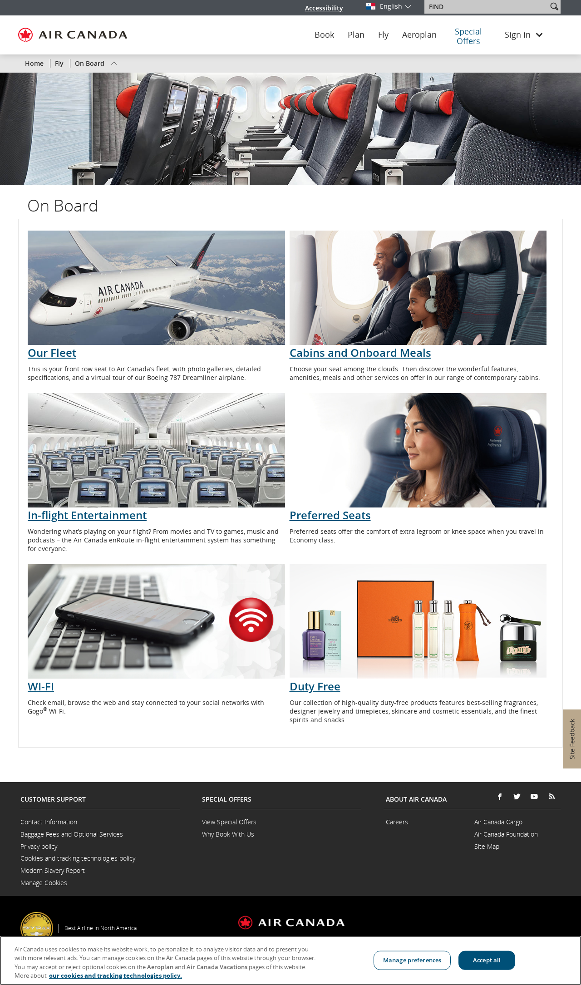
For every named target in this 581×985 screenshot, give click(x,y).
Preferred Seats (330, 514)
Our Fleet (52, 352)
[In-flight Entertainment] (156, 450)
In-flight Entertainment (87, 514)
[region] (290, 960)
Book (324, 35)
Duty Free (315, 686)
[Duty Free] (418, 621)
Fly (383, 35)
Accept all (487, 960)
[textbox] (486, 7)
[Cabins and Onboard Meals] (418, 288)
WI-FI (41, 686)
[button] (554, 6)
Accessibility (324, 8)
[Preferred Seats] (418, 450)
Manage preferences (412, 960)
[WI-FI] (156, 621)
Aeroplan (419, 35)
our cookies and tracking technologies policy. (115, 975)
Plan (356, 35)
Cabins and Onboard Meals (360, 352)
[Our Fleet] (156, 288)
